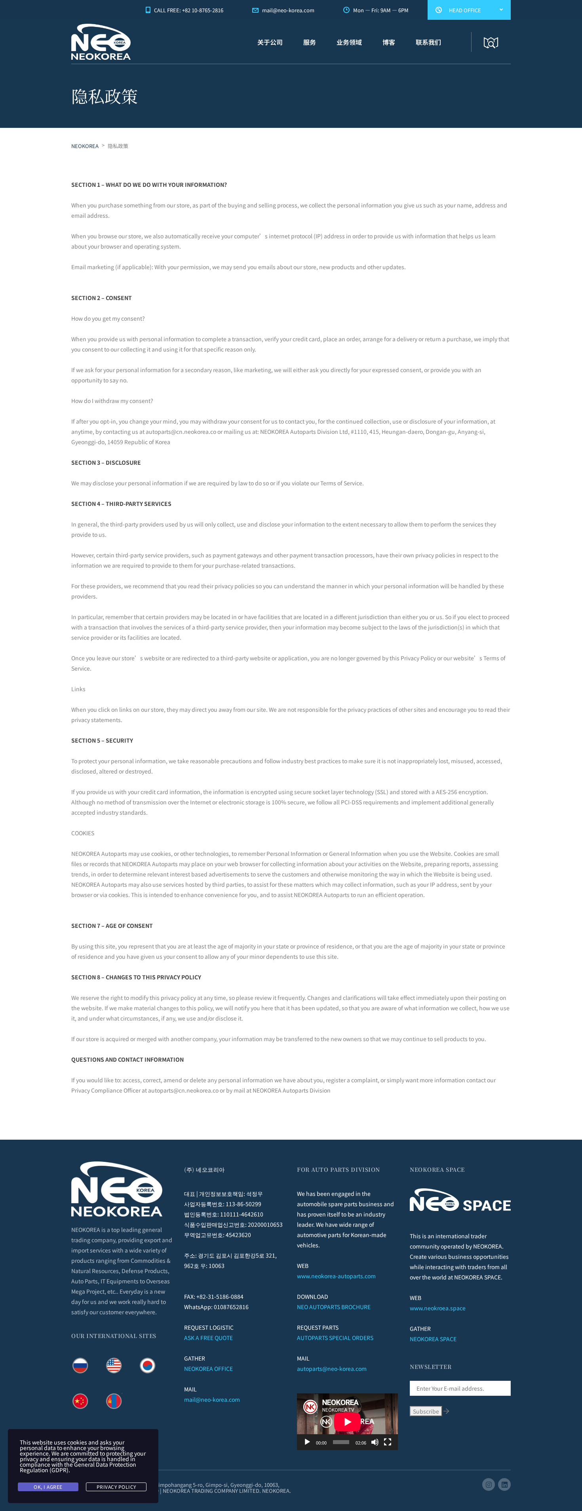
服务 (309, 42)
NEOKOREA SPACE (433, 1339)
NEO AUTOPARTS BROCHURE (334, 1307)
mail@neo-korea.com (212, 1399)
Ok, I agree (48, 1486)
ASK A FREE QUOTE (208, 1338)
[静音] (375, 1442)
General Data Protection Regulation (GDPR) (78, 1467)
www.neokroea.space (438, 1308)
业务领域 (349, 42)
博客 (388, 42)
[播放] (307, 1442)
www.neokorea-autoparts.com (336, 1276)
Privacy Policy (116, 1486)
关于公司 (270, 42)
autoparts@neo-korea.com (332, 1368)
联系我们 (428, 42)
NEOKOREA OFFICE (208, 1368)
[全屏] (388, 1442)
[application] (347, 1421)
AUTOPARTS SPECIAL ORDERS (335, 1338)
